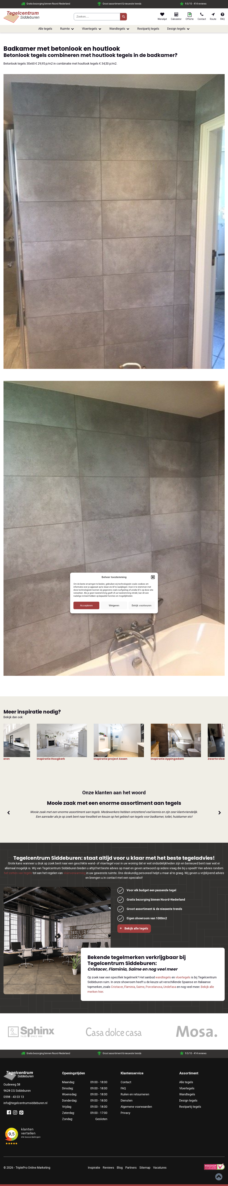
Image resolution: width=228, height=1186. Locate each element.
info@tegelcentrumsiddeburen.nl (25, 1103)
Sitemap (144, 1167)
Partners (131, 1167)
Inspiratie (94, 1167)
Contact (126, 1082)
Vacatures (160, 1167)
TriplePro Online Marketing (33, 1167)
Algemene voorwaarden (136, 1106)
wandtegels (163, 977)
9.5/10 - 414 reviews (10, 3)
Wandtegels (117, 28)
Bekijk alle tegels (136, 928)
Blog (120, 1167)
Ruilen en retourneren (135, 1094)
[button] (153, 577)
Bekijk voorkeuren (141, 605)
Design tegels (176, 28)
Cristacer (117, 987)
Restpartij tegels (148, 28)
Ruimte (65, 28)
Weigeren (114, 605)
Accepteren (86, 605)
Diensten (127, 1100)
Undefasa (169, 987)
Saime (140, 987)
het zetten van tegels (18, 873)
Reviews (108, 1167)
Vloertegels (89, 28)
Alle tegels (45, 28)
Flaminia (129, 987)
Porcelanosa (154, 987)
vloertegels (183, 977)
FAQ (123, 1088)
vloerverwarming (74, 873)
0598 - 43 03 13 (14, 1097)
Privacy (125, 1113)
